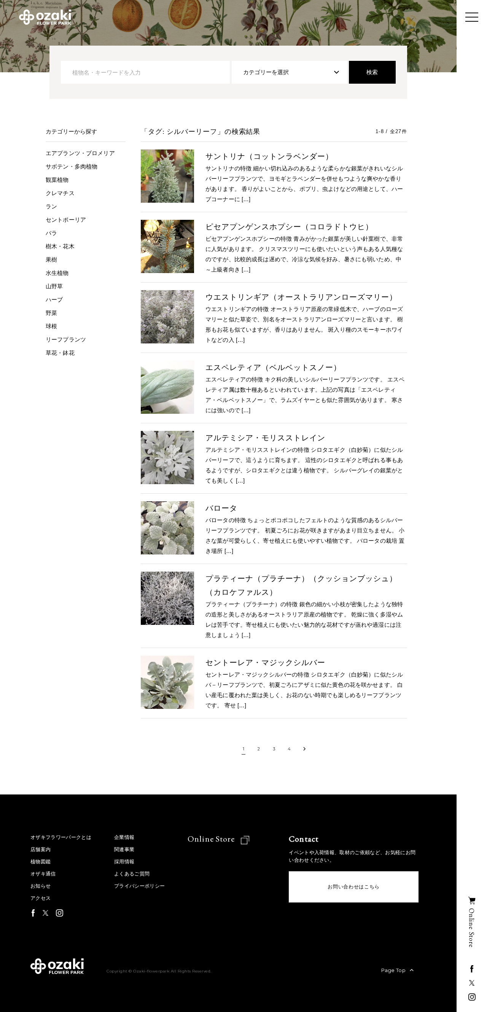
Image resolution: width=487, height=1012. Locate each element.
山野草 (54, 286)
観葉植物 (57, 179)
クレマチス (60, 193)
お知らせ (40, 886)
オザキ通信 (43, 874)
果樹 (51, 259)
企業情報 (124, 837)
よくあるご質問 (132, 874)
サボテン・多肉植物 (71, 166)
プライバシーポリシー (139, 886)
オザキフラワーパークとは (60, 837)
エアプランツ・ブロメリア (80, 153)
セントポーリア (66, 219)
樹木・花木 (60, 246)
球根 (51, 326)
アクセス (40, 898)
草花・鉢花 (60, 353)
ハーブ (54, 299)
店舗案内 (40, 849)
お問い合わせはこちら (354, 887)
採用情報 (124, 861)
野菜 (51, 313)
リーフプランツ (66, 339)
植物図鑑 (40, 861)
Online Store (212, 838)
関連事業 (124, 849)
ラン (51, 206)
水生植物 (57, 273)
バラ (51, 233)
